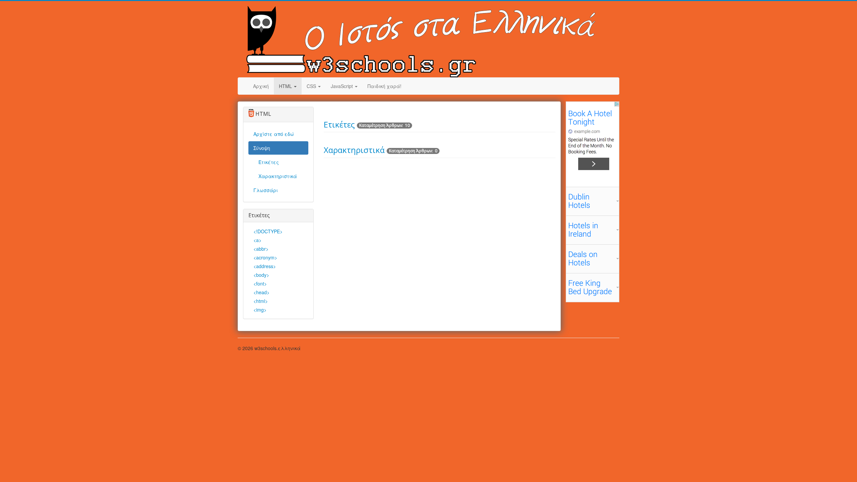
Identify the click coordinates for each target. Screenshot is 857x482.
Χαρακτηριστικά (277, 176)
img (260, 309)
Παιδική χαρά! (384, 86)
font (260, 283)
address (264, 266)
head (261, 292)
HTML (286, 86)
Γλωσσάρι (265, 190)
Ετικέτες (268, 162)
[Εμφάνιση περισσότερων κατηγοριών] (551, 148)
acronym (265, 257)
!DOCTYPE (268, 231)
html (260, 301)
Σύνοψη (261, 148)
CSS (312, 86)
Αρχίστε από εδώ (273, 134)
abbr (261, 248)
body (261, 274)
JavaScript (342, 86)
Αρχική (261, 86)
